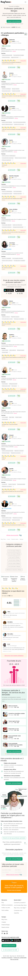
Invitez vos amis (6, 907)
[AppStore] (19, 290)
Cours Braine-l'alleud (6, 869)
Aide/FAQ (16, 913)
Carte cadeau (5, 910)
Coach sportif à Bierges (14, 557)
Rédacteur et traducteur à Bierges (14, 569)
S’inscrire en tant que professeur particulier (14, 838)
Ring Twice (3, 539)
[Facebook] (2, 934)
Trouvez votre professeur (14, 21)
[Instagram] (7, 934)
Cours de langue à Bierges (14, 550)
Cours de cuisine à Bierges (14, 563)
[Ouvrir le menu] (25, 2)
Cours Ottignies (5, 872)
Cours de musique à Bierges (14, 553)
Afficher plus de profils (12, 535)
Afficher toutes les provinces (12, 874)
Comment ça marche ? (20, 902)
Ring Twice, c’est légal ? (20, 907)
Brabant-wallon (14, 539)
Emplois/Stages (6, 924)
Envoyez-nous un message (14, 890)
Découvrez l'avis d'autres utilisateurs (14, 655)
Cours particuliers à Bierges (14, 566)
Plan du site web (14, 959)
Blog (3, 902)
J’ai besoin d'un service (9, 945)
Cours (8, 539)
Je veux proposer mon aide (10, 950)
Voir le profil (12, 67)
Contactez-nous (18, 910)
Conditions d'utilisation (7, 957)
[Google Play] (9, 290)
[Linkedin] (5, 934)
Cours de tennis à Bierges (14, 560)
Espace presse (5, 927)
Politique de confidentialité (20, 957)
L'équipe (4, 922)
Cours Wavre (17, 869)
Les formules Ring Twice (20, 905)
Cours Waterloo (18, 872)
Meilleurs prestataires (7, 905)
